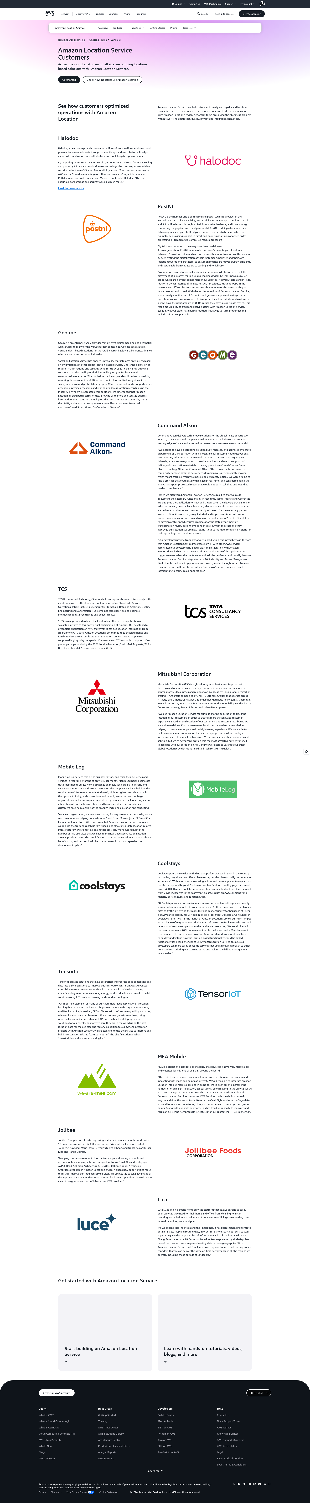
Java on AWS (165, 1439)
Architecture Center (109, 1439)
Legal (220, 1452)
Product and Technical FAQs (113, 1446)
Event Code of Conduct (230, 1458)
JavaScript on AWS (168, 1452)
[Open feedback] (306, 751)
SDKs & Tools (165, 1421)
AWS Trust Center (108, 1427)
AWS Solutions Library (111, 1433)
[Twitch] (254, 1484)
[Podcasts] (265, 1484)
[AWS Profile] (262, 3)
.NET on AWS (165, 1427)
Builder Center (166, 1415)
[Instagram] (249, 1484)
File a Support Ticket (228, 1421)
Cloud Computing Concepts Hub (57, 1433)
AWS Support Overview (230, 1439)
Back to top (153, 1470)
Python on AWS (166, 1433)
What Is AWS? (46, 1415)
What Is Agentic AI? (50, 1427)
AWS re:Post (224, 1427)
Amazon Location (98, 39)
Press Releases (47, 1458)
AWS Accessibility (227, 1446)
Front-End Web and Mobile (71, 39)
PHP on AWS (165, 1446)
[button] (82, 14)
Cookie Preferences (108, 1492)
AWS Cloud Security (50, 1439)
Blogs (42, 1452)
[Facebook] (239, 1484)
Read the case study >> (71, 188)
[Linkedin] (244, 1484)
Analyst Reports (107, 1452)
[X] (233, 1484)
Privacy (42, 1492)
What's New (45, 1446)
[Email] (270, 1484)
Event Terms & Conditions (232, 1464)
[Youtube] (259, 1484)
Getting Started (107, 1415)
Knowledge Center (227, 1433)
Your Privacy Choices (77, 1492)
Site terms (56, 1492)
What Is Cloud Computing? (54, 1421)
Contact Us (223, 1415)
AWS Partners (106, 1458)
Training (102, 1421)
